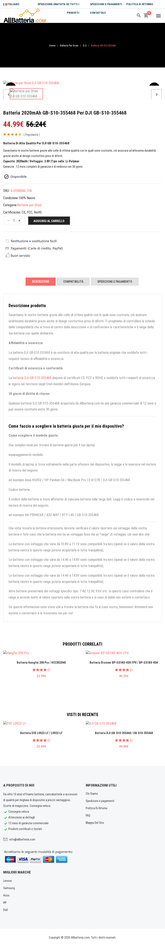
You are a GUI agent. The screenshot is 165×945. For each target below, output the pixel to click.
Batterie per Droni (69, 45)
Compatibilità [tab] (73, 281)
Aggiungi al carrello (49, 221)
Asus (6, 895)
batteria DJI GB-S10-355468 (32, 378)
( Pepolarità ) (32, 135)
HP (5, 902)
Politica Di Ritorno (139, 4)
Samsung (9, 888)
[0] (146, 15)
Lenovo (7, 880)
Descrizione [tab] (40, 281)
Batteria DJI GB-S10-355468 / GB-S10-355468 (124, 733)
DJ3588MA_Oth (21, 191)
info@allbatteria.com (22, 839)
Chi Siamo (92, 793)
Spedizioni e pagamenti (106, 4)
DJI (85, 45)
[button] (8, 94)
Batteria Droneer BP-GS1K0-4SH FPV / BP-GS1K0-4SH (124, 662)
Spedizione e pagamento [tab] (114, 281)
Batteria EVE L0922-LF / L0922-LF (41, 733)
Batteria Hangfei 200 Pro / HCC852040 (41, 662)
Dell (5, 910)
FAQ (88, 815)
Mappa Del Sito (95, 822)
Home (52, 45)
